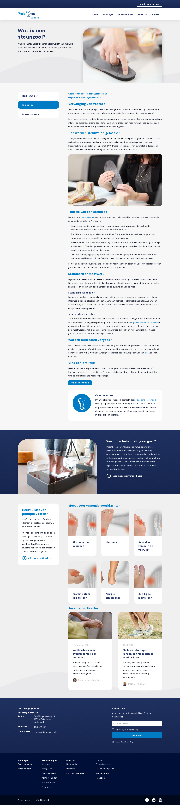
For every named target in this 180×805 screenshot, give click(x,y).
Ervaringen (47, 787)
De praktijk (71, 764)
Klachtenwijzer (29, 95)
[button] (56, 96)
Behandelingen (125, 14)
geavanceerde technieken (145, 322)
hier (146, 352)
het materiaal (88, 217)
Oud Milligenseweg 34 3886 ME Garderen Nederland (44, 719)
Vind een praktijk (80, 382)
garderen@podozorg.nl (45, 732)
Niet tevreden (102, 773)
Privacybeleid (24, 800)
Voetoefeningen (30, 114)
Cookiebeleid (42, 800)
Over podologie (25, 764)
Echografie (47, 768)
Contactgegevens (104, 764)
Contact (156, 14)
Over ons (142, 14)
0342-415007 (40, 727)
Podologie (108, 14)
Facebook (100, 777)
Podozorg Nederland (146, 400)
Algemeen (46, 764)
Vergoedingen (24, 768)
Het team (70, 768)
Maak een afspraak (149, 4)
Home (95, 14)
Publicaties (27, 105)
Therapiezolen (49, 773)
